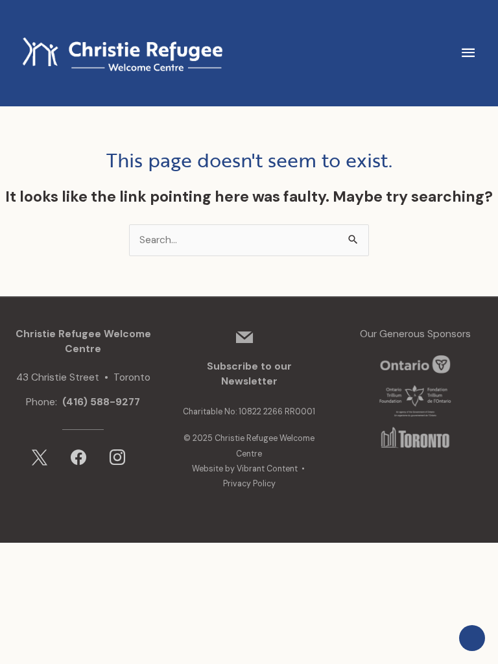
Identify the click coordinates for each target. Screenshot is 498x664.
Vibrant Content (267, 469)
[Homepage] (120, 52)
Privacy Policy (249, 484)
